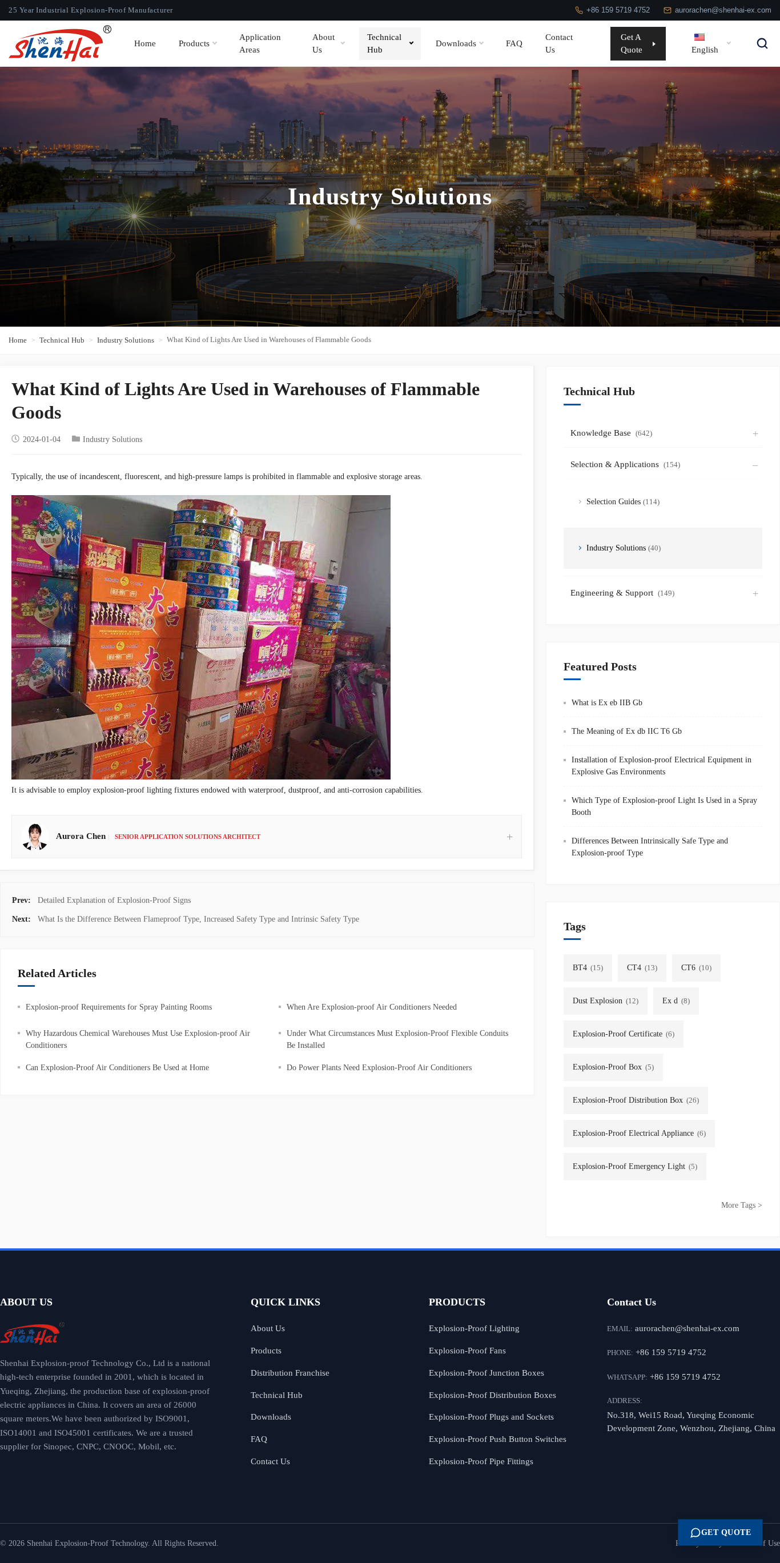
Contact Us (559, 43)
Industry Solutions (125, 340)
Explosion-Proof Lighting (474, 1328)
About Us (323, 43)
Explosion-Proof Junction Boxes (486, 1372)
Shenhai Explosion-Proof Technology (87, 1543)
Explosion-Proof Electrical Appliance (639, 1133)
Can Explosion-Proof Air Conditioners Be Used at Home (117, 1067)
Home (145, 42)
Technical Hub (384, 43)
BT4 (588, 967)
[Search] (762, 43)
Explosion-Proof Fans (467, 1350)
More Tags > (741, 1205)
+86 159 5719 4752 (618, 10)
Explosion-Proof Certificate (623, 1034)
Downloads (456, 42)
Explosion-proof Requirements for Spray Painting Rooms (119, 1007)
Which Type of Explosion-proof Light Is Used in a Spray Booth (664, 806)
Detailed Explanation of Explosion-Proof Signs (114, 900)
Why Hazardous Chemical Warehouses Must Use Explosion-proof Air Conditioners (138, 1039)
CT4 (642, 967)
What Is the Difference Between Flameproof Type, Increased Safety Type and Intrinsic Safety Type (198, 919)
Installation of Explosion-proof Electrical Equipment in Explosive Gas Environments (661, 766)
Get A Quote (631, 43)
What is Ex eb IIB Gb (607, 702)
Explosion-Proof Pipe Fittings (481, 1461)
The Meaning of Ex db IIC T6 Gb (627, 731)
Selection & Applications (625, 464)
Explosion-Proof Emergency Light (635, 1166)
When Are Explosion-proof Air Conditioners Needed (372, 1007)
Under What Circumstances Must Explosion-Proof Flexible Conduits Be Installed (397, 1039)
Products (194, 42)
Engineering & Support (622, 592)
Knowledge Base (611, 432)
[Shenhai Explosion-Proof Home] (108, 1333)
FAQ (514, 42)
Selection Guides (623, 501)
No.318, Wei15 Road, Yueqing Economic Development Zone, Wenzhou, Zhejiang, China (691, 1421)
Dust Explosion (605, 1001)
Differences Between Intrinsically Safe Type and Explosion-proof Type (650, 847)
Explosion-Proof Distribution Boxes (492, 1395)
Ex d (676, 1001)
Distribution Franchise (290, 1372)
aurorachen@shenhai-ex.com (723, 10)
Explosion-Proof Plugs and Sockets (491, 1416)
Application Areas (260, 43)
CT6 (696, 967)
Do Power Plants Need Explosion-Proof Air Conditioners (379, 1067)
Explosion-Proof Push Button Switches (497, 1439)
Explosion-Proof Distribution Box (636, 1100)
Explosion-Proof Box (613, 1067)
